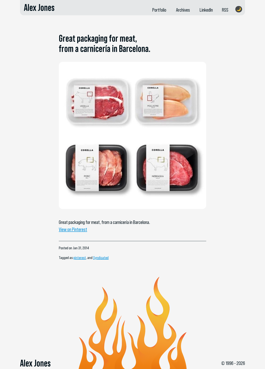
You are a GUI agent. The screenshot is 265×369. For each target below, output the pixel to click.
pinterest (79, 257)
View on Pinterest (73, 229)
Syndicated (101, 257)
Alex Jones (39, 7)
